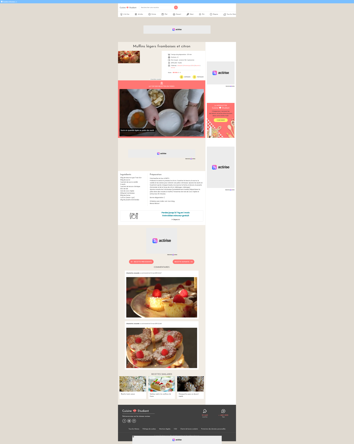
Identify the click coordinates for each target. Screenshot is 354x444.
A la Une (126, 14)
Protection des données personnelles (213, 429)
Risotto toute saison (128, 394)
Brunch (197, 65)
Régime (215, 14)
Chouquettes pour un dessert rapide (189, 395)
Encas (173, 67)
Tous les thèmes (232, 14)
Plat (166, 14)
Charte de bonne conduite (189, 429)
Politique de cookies (149, 429)
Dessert (178, 14)
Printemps (187, 65)
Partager (200, 77)
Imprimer (187, 77)
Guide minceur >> (10, 2)
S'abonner (221, 120)
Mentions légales (164, 429)
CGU (175, 429)
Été (203, 14)
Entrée (154, 14)
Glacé (191, 14)
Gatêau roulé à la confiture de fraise (160, 395)
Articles (140, 14)
